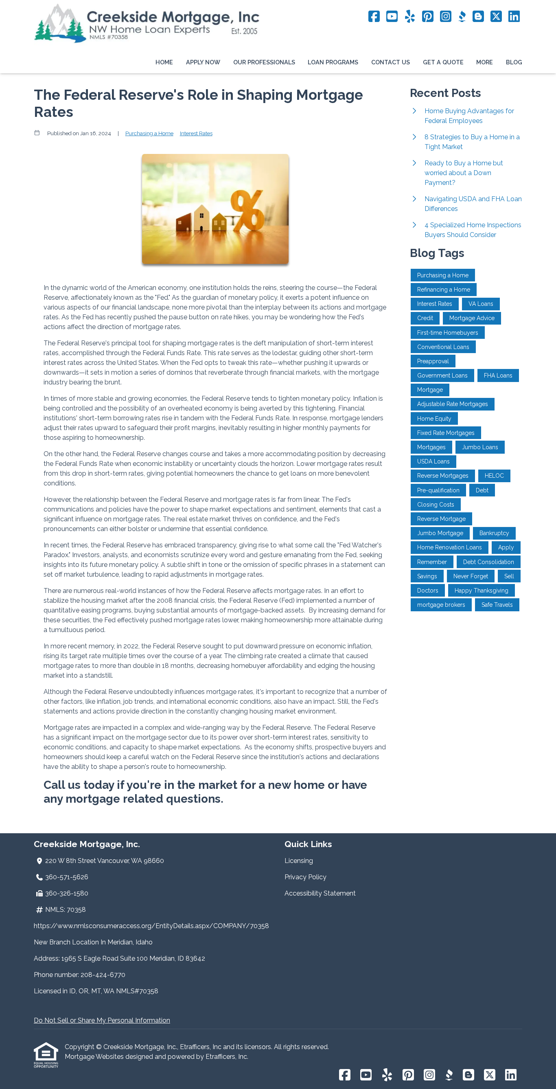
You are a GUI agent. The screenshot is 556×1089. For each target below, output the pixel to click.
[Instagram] (446, 17)
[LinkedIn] (514, 17)
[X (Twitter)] (496, 17)
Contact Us (390, 62)
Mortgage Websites (95, 1056)
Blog (514, 62)
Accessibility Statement (320, 893)
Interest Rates (196, 133)
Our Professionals (264, 62)
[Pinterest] (428, 17)
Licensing (299, 861)
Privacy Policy (305, 877)
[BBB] (461, 17)
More (484, 62)
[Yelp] (410, 17)
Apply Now (203, 62)
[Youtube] (392, 17)
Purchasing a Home (149, 133)
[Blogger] (478, 17)
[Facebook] (374, 17)
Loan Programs (333, 62)
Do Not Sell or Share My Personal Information (102, 1020)
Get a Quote (443, 62)
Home (164, 62)
